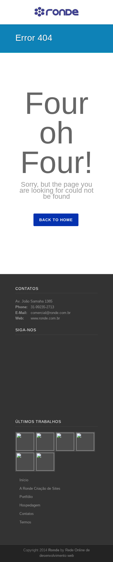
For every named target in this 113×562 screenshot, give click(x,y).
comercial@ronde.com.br (50, 313)
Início (23, 480)
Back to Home (56, 220)
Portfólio (26, 497)
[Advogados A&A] (45, 461)
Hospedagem (29, 505)
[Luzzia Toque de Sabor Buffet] (65, 441)
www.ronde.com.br (45, 318)
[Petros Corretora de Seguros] (45, 441)
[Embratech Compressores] (85, 441)
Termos (25, 522)
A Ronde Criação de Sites (39, 488)
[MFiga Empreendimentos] (25, 441)
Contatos (26, 514)
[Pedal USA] (25, 461)
